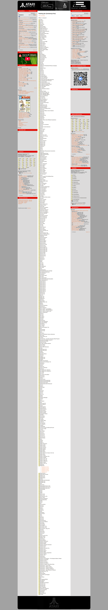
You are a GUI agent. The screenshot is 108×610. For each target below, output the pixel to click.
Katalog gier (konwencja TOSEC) (24, 170)
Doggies (41, 359)
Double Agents (43, 406)
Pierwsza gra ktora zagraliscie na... (78, 31)
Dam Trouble (42, 32)
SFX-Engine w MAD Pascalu (24, 69)
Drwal (41, 515)
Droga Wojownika (43, 499)
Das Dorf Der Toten (43, 78)
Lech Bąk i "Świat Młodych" (76, 137)
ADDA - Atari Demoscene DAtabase (78, 116)
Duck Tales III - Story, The (45, 528)
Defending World (43, 138)
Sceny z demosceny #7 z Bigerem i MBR (26, 42)
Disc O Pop (42, 326)
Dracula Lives (42, 436)
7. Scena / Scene (75, 54)
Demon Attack (42, 164)
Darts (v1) (42, 71)
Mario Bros (21, 181)
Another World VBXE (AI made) (77, 24)
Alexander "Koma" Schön (76, 148)
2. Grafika (74, 176)
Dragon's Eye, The (43, 459)
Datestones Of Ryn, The (44, 92)
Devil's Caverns (43, 227)
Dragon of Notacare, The (44, 456)
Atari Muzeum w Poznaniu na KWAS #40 (26, 27)
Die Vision (42, 276)
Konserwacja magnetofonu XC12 (24, 73)
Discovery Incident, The (44, 327)
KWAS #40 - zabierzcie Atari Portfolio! (25, 39)
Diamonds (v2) (43, 255)
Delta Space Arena (43, 156)
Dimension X (42, 306)
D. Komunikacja (75, 194)
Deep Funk (42, 130)
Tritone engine (21, 85)
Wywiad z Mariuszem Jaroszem (77, 134)
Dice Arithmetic (43, 266)
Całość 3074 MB (23, 168)
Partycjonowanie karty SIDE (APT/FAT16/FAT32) (27, 80)
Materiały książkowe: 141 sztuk (24, 114)
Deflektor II (42, 146)
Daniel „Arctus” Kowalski (76, 139)
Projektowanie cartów (75, 216)
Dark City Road (43, 56)
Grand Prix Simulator (22, 193)
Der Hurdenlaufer (43, 183)
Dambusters (42, 34)
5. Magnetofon (75, 182)
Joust (20, 179)
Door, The (42, 394)
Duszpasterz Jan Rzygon (45, 574)
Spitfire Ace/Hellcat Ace (23, 185)
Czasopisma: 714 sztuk (23, 112)
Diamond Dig (42, 239)
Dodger (41, 351)
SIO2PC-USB (74, 213)
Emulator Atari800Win (22, 90)
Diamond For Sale (43, 244)
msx (85, 124)
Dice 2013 (42, 265)
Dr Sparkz (42, 419)
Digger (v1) (42, 296)
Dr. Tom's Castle (43, 428)
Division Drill (42, 330)
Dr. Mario (41, 425)
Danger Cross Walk (43, 41)
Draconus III (42, 434)
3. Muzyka (74, 178)
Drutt (41, 514)
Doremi (41, 396)
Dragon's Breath (43, 457)
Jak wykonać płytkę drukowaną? (77, 223)
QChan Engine (21, 86)
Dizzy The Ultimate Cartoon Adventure (47, 334)
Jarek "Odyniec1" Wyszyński (77, 150)
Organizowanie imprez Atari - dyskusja (25, 200)
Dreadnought (42, 489)
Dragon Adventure (43, 443)
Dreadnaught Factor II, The (45, 485)
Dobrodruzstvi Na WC (44, 341)
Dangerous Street (43, 48)
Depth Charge (42, 179)
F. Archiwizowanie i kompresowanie (79, 197)
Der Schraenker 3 (43, 191)
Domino (41, 365)
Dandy (41, 40)
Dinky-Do (41, 313)
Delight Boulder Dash (44, 153)
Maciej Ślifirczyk (74, 149)
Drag (41, 439)
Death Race (42, 109)
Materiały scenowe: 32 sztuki (24, 113)
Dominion (42, 364)
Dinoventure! (42, 320)
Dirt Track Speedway (44, 321)
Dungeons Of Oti (43, 560)
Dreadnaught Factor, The (45, 488)
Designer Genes (43, 205)
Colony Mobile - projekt (22, 202)
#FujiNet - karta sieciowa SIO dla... (78, 38)
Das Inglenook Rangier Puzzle (46, 84)
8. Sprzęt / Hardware (75, 55)
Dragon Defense (43, 447)
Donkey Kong (42, 379)
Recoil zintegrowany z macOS (24, 47)
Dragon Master (43, 449)
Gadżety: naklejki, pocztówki (77, 161)
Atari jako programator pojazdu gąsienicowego (80, 210)
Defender (41, 137)
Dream (41, 490)
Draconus (42, 432)
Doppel (41, 395)
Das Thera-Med (43, 86)
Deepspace (42, 131)
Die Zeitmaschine (43, 277)
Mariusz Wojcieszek (75, 141)
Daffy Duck (42, 24)
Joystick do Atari (75, 217)
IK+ (72, 45)
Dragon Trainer (43, 455)
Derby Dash (42, 193)
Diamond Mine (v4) (43, 251)
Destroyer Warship (43, 213)
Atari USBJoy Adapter (75, 158)
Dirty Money (42, 323)
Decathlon (42, 122)
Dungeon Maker (43, 551)
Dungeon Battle (43, 543)
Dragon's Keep (43, 462)
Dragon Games (43, 448)
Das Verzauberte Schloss (44, 88)
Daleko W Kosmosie (44, 28)
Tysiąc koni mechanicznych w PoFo (25, 19)
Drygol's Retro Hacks (22, 125)
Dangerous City (43, 46)
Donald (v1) (42, 375)
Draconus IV (42, 435)
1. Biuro (74, 175)
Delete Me (42, 152)
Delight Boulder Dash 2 (44, 154)
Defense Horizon (43, 140)
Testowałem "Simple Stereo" (77, 219)
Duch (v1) (42, 518)
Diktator (41, 303)
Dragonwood (42, 476)
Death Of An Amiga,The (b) (45, 108)
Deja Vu (41, 149)
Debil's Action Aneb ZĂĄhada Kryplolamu (48, 119)
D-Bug (41, 19)
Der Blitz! (41, 182)
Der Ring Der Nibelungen (45, 186)
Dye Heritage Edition (44, 579)
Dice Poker (42, 267)
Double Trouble (43, 412)
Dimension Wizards (43, 305)
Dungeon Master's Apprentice (45, 552)
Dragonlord (42, 465)
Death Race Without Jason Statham (47, 110)
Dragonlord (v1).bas (45, 466)
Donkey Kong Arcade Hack (45, 380)
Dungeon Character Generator (46, 544)
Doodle (41, 386)
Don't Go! (42, 373)
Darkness (41, 66)
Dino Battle (42, 316)
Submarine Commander (23, 176)
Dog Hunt (42, 354)
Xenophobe (21, 182)
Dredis (41, 491)
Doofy (41, 388)
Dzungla (41, 594)
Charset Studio (74, 35)
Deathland (42, 116)
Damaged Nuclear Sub (44, 33)
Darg (41, 51)
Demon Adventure (43, 163)
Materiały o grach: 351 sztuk (24, 116)
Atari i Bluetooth (74, 212)
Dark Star (41, 63)
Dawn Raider (42, 96)
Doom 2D (41, 390)
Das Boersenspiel (43, 76)
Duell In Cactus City (44, 535)
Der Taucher (42, 192)
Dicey (41, 268)
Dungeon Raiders (43, 553)
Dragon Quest (42, 451)
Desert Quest (42, 201)
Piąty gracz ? (74, 42)
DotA (41, 402)
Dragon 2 (41, 442)
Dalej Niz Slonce (43, 27)
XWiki (20, 121)
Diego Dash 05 (42, 285)
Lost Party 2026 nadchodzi (23, 32)
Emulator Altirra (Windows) (23, 93)
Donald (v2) (42, 376)
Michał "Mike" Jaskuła (75, 138)
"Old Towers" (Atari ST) (23, 175)
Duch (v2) (42, 519)
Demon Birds (42, 167)
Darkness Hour (43, 68)
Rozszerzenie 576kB (75, 225)
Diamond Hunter (43, 246)
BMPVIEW (20, 82)
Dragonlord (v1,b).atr (45, 468)
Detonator (42, 222)
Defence (41, 132)
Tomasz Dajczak (75, 136)
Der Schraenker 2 (43, 190)
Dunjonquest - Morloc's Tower (46, 566)
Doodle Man (42, 387)
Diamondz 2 (42, 258)
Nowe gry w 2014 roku (23, 84)
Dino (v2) (41, 315)
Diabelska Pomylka (43, 235)
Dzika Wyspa (42, 590)
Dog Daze (42, 352)
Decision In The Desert (44, 124)
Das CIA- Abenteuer (44, 77)
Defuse (41, 147)
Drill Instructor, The (43, 496)
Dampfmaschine (43, 35)
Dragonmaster (42, 473)
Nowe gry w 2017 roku (23, 76)
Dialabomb (42, 236)
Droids (41, 500)
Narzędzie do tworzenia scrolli (24, 70)
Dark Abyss (42, 54)
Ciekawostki (74, 26)
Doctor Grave (42, 345)
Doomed (41, 391)
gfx (88, 121)
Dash (41, 89)
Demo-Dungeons (43, 159)
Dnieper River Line (43, 336)
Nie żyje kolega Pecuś (23, 29)
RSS (34, 14)
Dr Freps (41, 418)
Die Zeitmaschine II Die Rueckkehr (46, 278)
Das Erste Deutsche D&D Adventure (47, 79)
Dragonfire (42, 464)
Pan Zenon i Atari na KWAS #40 (24, 33)
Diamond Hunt (43, 245)
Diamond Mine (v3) (43, 250)
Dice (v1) (41, 262)
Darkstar (41, 69)
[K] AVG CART (74, 28)
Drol (41, 503)
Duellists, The (42, 537)
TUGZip (82, 131)
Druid (41, 511)
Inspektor (20, 192)
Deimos (41, 148)
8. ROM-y (74, 187)
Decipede (41, 123)
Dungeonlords (42, 557)
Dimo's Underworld (43, 312)
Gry (73, 15)
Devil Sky (41, 225)
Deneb (41, 175)
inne (28, 167)
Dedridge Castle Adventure (45, 126)
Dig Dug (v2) (42, 293)
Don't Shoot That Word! (44, 374)
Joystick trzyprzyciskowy (76, 221)
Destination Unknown (44, 209)
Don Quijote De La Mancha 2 (45, 371)
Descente (41, 198)
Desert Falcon (42, 200)
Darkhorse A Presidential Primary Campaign (48, 65)
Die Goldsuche (43, 273)
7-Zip (80, 131)
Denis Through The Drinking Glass (46, 176)
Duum (41, 575)
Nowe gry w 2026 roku (23, 68)
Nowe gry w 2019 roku (23, 75)
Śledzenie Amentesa (75, 143)
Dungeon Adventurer (44, 541)
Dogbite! (41, 356)
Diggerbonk (42, 298)
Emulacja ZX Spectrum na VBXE (24, 78)
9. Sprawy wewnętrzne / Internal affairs (79, 56)
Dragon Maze (42, 450)
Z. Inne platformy (75, 199)
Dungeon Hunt (43, 549)
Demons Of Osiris (43, 172)
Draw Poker (42, 484)
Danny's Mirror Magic (44, 49)
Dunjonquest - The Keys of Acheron (47, 568)
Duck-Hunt (42, 530)
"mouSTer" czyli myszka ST (77, 157)
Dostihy (41, 398)
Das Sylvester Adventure (44, 85)
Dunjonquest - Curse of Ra (45, 565)
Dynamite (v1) (42, 583)
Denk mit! (42, 178)
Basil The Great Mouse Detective (25, 190)
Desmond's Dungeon (44, 207)
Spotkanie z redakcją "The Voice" (25, 35)
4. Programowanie (76, 180)
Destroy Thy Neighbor (44, 212)
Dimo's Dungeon (43, 307)
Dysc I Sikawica (43, 587)
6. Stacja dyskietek (76, 183)
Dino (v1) (41, 314)
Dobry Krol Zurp (43, 342)
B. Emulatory (75, 190)
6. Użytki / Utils (74, 53)
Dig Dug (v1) (42, 292)
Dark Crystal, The (43, 57)
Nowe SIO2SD (74, 214)
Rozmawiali (73, 133)
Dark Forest (42, 59)
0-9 (20, 158)
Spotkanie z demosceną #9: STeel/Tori (25, 21)
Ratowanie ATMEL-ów (75, 215)
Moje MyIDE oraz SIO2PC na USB (78, 222)
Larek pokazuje (21, 77)
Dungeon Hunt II (43, 550)
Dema (81, 15)
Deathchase (42, 114)
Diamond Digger (43, 240)
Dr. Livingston (42, 424)
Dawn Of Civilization (44, 95)
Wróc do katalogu (42, 15)
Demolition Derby (43, 161)
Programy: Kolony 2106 (76, 159)
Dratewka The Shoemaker (45, 480)
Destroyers (42, 214)
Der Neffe (41, 185)
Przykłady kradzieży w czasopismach (78, 29)
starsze (35, 87)
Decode (41, 125)
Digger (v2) (42, 297)
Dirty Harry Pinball (43, 322)
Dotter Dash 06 (43, 403)
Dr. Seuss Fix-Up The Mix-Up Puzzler (47, 427)
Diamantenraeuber (43, 237)
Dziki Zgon (42, 591)
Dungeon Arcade (43, 542)
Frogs (20, 177)
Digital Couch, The (43, 301)
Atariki (20, 120)
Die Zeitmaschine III (43, 280)
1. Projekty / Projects (75, 49)
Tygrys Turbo (74, 218)
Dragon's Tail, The (43, 463)
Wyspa (20, 186)
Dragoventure (42, 477)
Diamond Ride (42, 252)
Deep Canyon (42, 129)
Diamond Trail (42, 253)
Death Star (42, 111)
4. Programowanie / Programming (78, 52)
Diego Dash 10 (42, 291)
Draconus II (42, 433)
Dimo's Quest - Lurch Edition (45, 308)
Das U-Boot (42, 87)
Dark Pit (41, 62)
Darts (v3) (42, 73)
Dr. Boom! (42, 421)
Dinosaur (41, 319)
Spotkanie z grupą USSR (23, 38)
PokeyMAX (74, 22)
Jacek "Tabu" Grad (75, 147)
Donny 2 (41, 384)
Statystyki (20, 203)
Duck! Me (41, 529)
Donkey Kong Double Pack (45, 381)
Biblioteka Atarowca (22, 95)
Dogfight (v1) (42, 357)
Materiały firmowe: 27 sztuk (24, 115)
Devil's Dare (42, 228)
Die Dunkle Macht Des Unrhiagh (46, 270)
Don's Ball (42, 372)
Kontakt (19, 127)
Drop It (41, 507)
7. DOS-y (74, 185)
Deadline (41, 103)
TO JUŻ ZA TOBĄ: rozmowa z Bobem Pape (79, 145)
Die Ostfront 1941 (43, 275)
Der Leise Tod (42, 184)
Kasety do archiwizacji (76, 44)
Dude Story (42, 533)
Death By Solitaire (43, 107)
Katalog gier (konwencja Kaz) (23, 153)
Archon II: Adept (22, 184)
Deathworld (42, 117)
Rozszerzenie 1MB (75, 220)
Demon (41, 162)
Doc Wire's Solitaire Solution (45, 343)
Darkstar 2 (42, 70)
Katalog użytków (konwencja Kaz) (77, 170)
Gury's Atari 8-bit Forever (23, 122)
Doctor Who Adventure (44, 346)
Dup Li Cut (42, 572)
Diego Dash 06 (42, 286)
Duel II (41, 534)
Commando (21, 180)
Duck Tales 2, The (43, 527)
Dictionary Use (43, 269)
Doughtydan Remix (43, 413)
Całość (21, 172)
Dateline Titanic (43, 91)
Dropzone (42, 510)
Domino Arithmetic (43, 367)
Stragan (72, 156)
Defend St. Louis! (43, 134)
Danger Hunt (42, 42)
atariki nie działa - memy (76, 33)
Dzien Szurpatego (43, 589)
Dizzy (41, 331)
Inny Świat (20, 191)
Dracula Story (42, 437)
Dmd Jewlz (42, 335)
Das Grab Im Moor (43, 81)
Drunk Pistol (42, 513)
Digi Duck (42, 299)
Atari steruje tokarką (75, 230)
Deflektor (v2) (42, 145)
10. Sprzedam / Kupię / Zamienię (77, 57)
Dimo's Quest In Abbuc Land (45, 311)
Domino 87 (42, 366)
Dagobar (41, 25)
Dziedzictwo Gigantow (44, 588)
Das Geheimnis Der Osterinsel (46, 80)
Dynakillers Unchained (44, 582)
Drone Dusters (42, 504)
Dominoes (42, 368)
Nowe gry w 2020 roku (23, 74)
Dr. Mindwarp (42, 426)
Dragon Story (42, 454)
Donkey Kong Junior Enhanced (46, 383)
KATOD (73, 140)
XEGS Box (73, 227)
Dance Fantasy (43, 39)
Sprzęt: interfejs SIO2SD (76, 165)
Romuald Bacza (74, 142)
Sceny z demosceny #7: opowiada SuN (26, 25)
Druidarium (42, 512)
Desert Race (42, 202)
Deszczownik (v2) (43, 217)
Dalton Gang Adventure (44, 31)
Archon (20, 187)
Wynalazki (73, 209)
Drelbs (41, 492)
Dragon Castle (42, 444)
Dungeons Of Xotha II (44, 563)
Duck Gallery (42, 523)
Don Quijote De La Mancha (45, 369)
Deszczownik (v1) (43, 216)
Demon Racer (42, 171)
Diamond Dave (43, 238)
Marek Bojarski (74, 151)
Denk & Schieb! (43, 177)
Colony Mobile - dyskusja (22, 201)
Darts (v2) (42, 72)
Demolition (42, 160)
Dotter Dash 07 (43, 404)
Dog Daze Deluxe (43, 353)
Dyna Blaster (42, 580)
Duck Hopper (42, 525)
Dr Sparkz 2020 (43, 420)
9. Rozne (74, 189)
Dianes (41, 260)
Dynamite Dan (42, 586)
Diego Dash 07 (42, 288)
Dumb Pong (42, 538)
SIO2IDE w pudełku (75, 229)
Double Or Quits (43, 411)
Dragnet (41, 440)
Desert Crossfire (43, 199)
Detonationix (42, 221)
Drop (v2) (41, 506)
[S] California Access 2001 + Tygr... (78, 21)
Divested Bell (42, 329)
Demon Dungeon (43, 168)
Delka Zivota (42, 155)
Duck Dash (42, 522)
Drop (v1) (41, 505)
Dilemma (41, 304)
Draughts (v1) (42, 481)
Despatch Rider (43, 208)
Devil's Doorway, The (44, 230)
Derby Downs (42, 194)
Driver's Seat (42, 497)
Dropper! (41, 508)
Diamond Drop (43, 243)
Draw (41, 483)
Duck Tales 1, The (43, 526)
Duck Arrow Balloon (44, 521)
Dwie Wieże (21, 189)
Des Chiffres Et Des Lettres (45, 197)
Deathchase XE (43, 115)
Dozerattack (42, 417)
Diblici (41, 261)
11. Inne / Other (74, 58)
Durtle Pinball (42, 573)
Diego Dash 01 (42, 281)
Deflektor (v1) (42, 144)
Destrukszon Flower (44, 215)
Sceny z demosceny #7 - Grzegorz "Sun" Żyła (27, 30)
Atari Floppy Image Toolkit (23, 44)
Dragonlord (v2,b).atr (45, 470)
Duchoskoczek (43, 520)
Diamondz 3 (42, 259)
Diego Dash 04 (42, 284)
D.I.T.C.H (41, 20)
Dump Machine (43, 540)
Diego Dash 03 (42, 283)
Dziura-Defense (43, 593)
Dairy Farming (42, 26)
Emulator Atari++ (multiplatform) (24, 92)
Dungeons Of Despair (44, 559)
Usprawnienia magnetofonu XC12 (25, 71)
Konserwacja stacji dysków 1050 (24, 72)
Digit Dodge (42, 300)
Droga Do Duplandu (44, 498)
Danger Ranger (43, 43)
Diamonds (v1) (43, 254)
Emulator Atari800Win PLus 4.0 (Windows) (26, 91)
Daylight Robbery (43, 100)
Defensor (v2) (42, 142)
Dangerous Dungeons (44, 47)
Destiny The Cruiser (44, 210)
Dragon (41, 441)
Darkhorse (42, 64)
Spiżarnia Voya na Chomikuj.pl (24, 117)
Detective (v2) (42, 220)
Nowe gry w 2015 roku (23, 79)
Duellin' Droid (42, 536)
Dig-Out (41, 295)
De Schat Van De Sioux (44, 102)
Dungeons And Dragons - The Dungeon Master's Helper (50, 558)
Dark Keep (42, 61)
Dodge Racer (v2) (43, 350)
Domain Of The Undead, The (45, 361)
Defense (41, 139)
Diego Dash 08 (42, 289)
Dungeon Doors (43, 545)
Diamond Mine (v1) (43, 247)
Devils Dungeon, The (44, 232)
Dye (40, 578)
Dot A (41, 399)
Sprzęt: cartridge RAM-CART (77, 162)
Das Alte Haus (42, 74)
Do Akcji (41, 337)
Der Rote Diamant (43, 187)
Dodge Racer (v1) (43, 349)
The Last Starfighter (22, 188)
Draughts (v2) (42, 482)
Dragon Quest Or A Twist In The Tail (47, 452)
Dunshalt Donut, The (44, 571)
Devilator (41, 231)
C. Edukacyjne (75, 192)
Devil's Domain (43, 229)
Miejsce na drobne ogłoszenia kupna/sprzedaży (80, 163)
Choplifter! (20, 178)
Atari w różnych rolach (76, 228)
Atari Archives (21, 124)
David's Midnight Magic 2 (45, 94)
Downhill (41, 414)
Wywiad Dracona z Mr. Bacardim (77, 135)
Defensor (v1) (42, 141)
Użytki (77, 15)
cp (88, 119)
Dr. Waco (41, 429)
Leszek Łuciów (74, 144)
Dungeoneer (42, 556)
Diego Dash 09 (42, 290)
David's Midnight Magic (44, 93)
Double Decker (43, 410)
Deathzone (42, 118)
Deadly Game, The (43, 104)
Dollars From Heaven (44, 360)
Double (41, 405)
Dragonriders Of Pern (44, 474)
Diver (41, 328)
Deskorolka (42, 206)
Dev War (41, 224)
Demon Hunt (42, 169)
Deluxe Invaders (43, 157)
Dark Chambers (43, 55)
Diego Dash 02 (42, 282)
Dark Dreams (42, 58)
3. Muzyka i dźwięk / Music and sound (78, 51)
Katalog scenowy (74, 118)
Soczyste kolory (74, 226)
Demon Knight (43, 170)
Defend (41, 133)
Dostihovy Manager (43, 397)
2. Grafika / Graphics (75, 50)
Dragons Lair (42, 475)
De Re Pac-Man (43, 101)
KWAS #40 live (21, 37)
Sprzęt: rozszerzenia (75, 160)
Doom (41, 389)
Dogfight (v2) (42, 358)
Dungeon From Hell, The (44, 548)
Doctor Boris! (42, 344)
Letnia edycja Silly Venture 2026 (24, 23)
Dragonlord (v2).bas (45, 469)
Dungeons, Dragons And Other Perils (47, 564)
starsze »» (35, 195)
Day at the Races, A (43, 99)
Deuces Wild (42, 223)
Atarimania (20, 123)
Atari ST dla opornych (22, 83)
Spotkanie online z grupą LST (24, 45)
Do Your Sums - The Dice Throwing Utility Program (50, 338)
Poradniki (20, 67)
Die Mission (42, 274)
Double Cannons (43, 409)
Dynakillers (42, 581)
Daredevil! (42, 50)
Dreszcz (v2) (42, 495)
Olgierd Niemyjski (75, 152)
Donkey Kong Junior (44, 382)
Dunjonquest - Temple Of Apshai (46, 567)
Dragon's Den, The (43, 458)
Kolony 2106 (21, 183)
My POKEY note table (75, 40)
